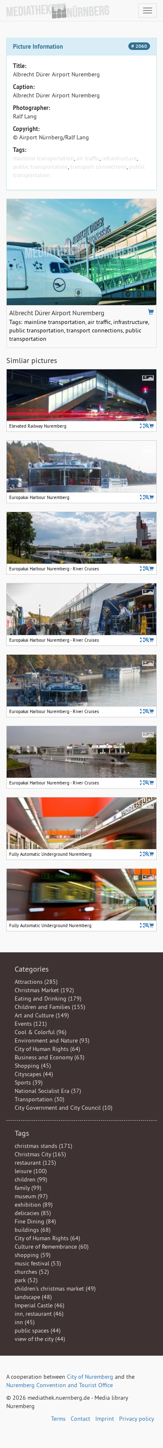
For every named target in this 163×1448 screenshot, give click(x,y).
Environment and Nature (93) (52, 1040)
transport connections (98, 166)
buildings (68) (33, 1230)
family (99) (28, 1188)
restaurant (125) (35, 1162)
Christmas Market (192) (44, 990)
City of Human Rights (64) (47, 1049)
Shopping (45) (33, 1065)
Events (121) (31, 1023)
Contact (80, 1418)
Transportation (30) (39, 1099)
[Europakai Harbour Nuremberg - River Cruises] (147, 568)
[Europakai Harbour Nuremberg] (147, 497)
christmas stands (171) (43, 1146)
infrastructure (119, 158)
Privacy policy (136, 1418)
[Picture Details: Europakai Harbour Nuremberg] (142, 497)
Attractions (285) (36, 981)
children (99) (31, 1179)
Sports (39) (29, 1082)
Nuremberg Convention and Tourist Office (59, 1385)
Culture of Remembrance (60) (52, 1246)
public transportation (40, 166)
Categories (32, 969)
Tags (22, 1133)
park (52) (26, 1280)
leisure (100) (31, 1171)
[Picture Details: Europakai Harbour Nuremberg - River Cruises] (142, 568)
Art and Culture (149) (42, 1015)
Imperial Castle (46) (39, 1305)
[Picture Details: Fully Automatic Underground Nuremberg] (142, 854)
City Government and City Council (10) (63, 1107)
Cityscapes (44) (34, 1074)
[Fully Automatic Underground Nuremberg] (147, 854)
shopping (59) (33, 1255)
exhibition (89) (34, 1204)
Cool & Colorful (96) (40, 1032)
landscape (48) (33, 1297)
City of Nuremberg (90, 1376)
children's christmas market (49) (55, 1288)
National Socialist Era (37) (48, 1091)
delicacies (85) (33, 1213)
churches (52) (32, 1271)
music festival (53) (38, 1263)
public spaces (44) (38, 1330)
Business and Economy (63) (49, 1057)
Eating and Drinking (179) (48, 998)
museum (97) (31, 1196)
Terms (58, 1418)
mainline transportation (43, 158)
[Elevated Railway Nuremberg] (147, 425)
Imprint (104, 1418)
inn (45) (25, 1322)
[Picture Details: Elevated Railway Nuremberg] (142, 425)
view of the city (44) (40, 1339)
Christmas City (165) (40, 1154)
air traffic (87, 158)
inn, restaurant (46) (39, 1313)
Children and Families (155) (50, 1007)
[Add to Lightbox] (151, 312)
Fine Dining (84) (35, 1221)
